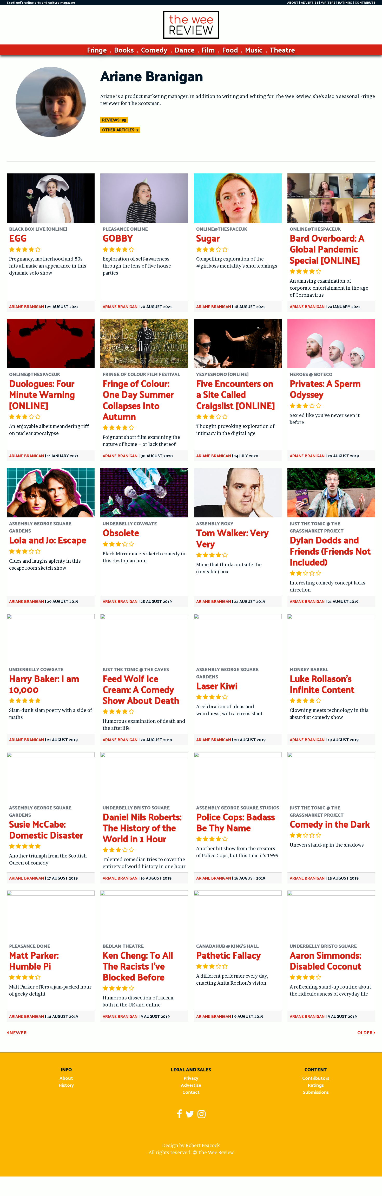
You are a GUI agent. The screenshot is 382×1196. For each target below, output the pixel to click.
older (365, 1032)
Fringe (97, 49)
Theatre (282, 49)
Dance (185, 49)
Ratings (316, 1085)
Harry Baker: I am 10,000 (44, 683)
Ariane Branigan (26, 306)
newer (17, 1032)
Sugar (208, 238)
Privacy (190, 1078)
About (66, 1078)
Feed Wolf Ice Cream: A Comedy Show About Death (141, 689)
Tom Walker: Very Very (232, 537)
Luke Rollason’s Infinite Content (322, 683)
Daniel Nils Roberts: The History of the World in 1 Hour (142, 827)
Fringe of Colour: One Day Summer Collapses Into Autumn (138, 399)
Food (230, 49)
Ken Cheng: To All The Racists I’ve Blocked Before (138, 966)
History (66, 1085)
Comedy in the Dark (330, 824)
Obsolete (121, 532)
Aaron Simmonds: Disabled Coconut (325, 960)
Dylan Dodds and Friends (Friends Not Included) (330, 550)
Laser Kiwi (217, 685)
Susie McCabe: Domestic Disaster (46, 829)
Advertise (191, 1085)
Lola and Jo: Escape (47, 539)
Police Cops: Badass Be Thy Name (235, 822)
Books (124, 49)
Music (253, 49)
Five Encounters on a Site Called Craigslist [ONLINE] (235, 394)
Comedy (154, 49)
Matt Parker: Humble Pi (33, 960)
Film (208, 49)
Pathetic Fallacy (228, 955)
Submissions (316, 1092)
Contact (191, 1092)
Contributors (315, 1078)
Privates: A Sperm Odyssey (325, 388)
